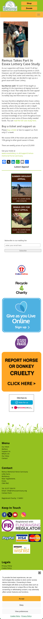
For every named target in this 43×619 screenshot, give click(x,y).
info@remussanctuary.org (17, 491)
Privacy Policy (26, 616)
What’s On (6, 454)
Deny (21, 605)
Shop (29, 3)
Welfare (5, 449)
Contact (5, 458)
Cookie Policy (15, 616)
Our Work (5, 447)
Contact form (7, 493)
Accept (21, 598)
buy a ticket (11, 130)
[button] (39, 573)
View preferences (21, 611)
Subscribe (23, 250)
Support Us (6, 451)
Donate (29, 8)
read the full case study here (25, 120)
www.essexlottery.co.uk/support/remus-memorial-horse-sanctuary (18, 154)
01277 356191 (10, 488)
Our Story (5, 456)
